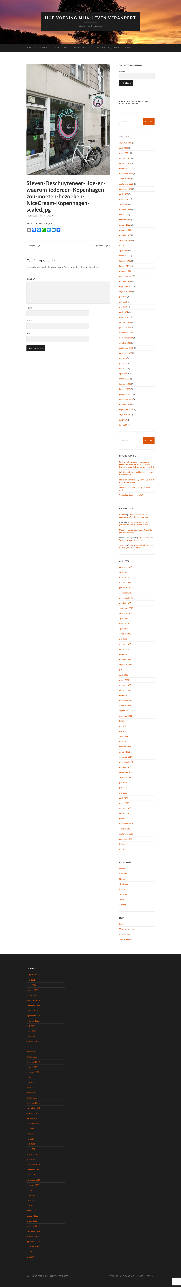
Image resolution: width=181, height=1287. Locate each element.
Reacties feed (125, 934)
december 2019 (125, 394)
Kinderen (123, 873)
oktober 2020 (125, 343)
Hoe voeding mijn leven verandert (90, 18)
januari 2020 (124, 389)
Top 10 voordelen (100, 48)
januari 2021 (124, 327)
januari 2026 (124, 163)
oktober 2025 (125, 178)
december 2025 (125, 168)
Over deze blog (79, 48)
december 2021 (125, 271)
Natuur (122, 879)
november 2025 (126, 173)
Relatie (122, 889)
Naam (29, 307)
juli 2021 (123, 296)
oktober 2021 (125, 281)
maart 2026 (124, 153)
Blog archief (43, 48)
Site (28, 333)
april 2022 (123, 250)
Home (29, 48)
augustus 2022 (125, 240)
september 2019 (126, 409)
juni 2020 (123, 363)
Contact (128, 48)
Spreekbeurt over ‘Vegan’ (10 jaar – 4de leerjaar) (136, 538)
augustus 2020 (125, 353)
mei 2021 (123, 307)
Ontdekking (124, 884)
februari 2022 (125, 261)
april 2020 (123, 373)
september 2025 (126, 184)
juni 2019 (123, 425)
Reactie (30, 278)
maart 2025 (124, 199)
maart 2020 (124, 378)
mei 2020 (123, 368)
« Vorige (33, 245)
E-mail (30, 320)
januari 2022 (124, 266)
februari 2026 (125, 158)
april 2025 (123, 194)
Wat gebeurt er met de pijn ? (131, 495)
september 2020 (126, 348)
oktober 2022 (125, 235)
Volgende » (101, 245)
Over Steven (61, 48)
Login (121, 924)
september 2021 (126, 286)
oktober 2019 (125, 404)
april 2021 (123, 312)
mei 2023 (123, 214)
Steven (122, 530)
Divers (122, 868)
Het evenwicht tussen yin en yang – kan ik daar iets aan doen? (136, 480)
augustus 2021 (125, 291)
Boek (116, 48)
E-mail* (122, 71)
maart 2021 (124, 317)
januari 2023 (124, 225)
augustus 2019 (125, 414)
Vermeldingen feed (127, 929)
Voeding (122, 904)
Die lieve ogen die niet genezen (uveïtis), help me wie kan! (133, 515)
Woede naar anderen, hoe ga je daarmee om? (136, 488)
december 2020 (125, 332)
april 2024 (123, 204)
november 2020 (126, 338)
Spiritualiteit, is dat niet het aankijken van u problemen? (136, 473)
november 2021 (126, 276)
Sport (121, 899)
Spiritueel (123, 894)
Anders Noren (137, 1276)
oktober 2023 (125, 209)
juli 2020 (123, 358)
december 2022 (125, 230)
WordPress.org (125, 939)
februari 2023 (125, 219)
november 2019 (126, 399)
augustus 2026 (125, 143)
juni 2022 (123, 245)
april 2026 (123, 148)
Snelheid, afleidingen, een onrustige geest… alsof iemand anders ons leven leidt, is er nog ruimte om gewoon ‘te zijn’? (136, 464)
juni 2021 (123, 302)
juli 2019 (123, 420)
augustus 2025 (125, 189)
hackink (122, 514)
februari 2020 (125, 384)
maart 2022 (124, 255)
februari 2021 (125, 322)
